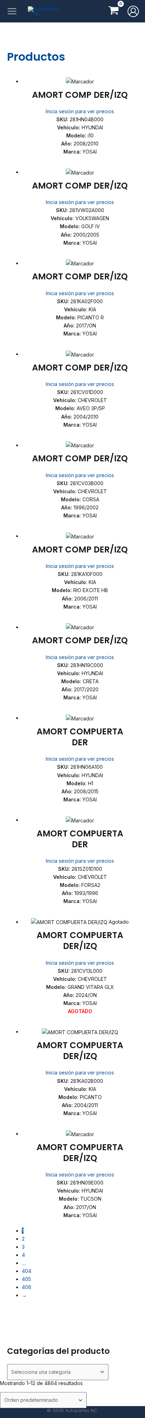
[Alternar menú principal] (12, 11)
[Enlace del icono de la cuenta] (133, 11)
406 (26, 1287)
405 (26, 1279)
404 (26, 1271)
